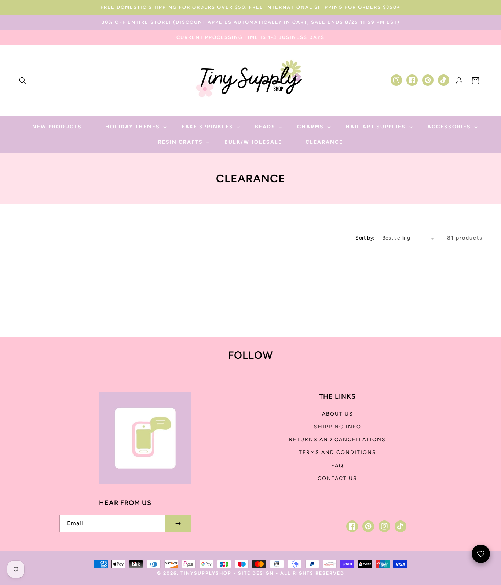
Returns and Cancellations (337, 439)
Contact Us (337, 478)
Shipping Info (337, 427)
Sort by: (364, 238)
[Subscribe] (178, 523)
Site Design (256, 573)
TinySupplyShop (205, 573)
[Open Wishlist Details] (481, 554)
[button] (23, 81)
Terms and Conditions (337, 452)
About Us (337, 414)
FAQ (337, 465)
